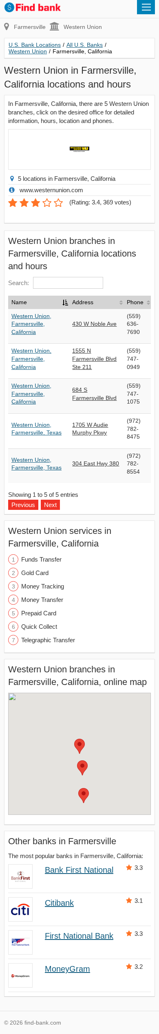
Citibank (59, 902)
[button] (79, 746)
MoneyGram (67, 968)
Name (19, 302)
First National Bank (79, 935)
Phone (135, 302)
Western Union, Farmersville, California (31, 324)
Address (82, 302)
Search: (18, 282)
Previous (23, 504)
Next (50, 504)
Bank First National (79, 869)
